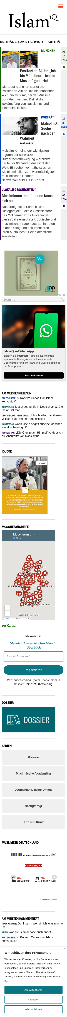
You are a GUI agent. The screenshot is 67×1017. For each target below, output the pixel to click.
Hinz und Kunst (33, 822)
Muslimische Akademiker (33, 773)
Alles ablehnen (33, 1009)
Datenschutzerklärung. (38, 684)
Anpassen (33, 999)
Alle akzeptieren (33, 989)
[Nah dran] (64, 948)
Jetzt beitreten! (33, 375)
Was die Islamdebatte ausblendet (26, 932)
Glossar (33, 757)
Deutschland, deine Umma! (33, 789)
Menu (60, 5)
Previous (12, 876)
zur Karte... (9, 625)
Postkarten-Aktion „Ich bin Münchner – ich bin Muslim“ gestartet (38, 75)
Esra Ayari (29, 143)
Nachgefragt (33, 806)
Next (53, 876)
